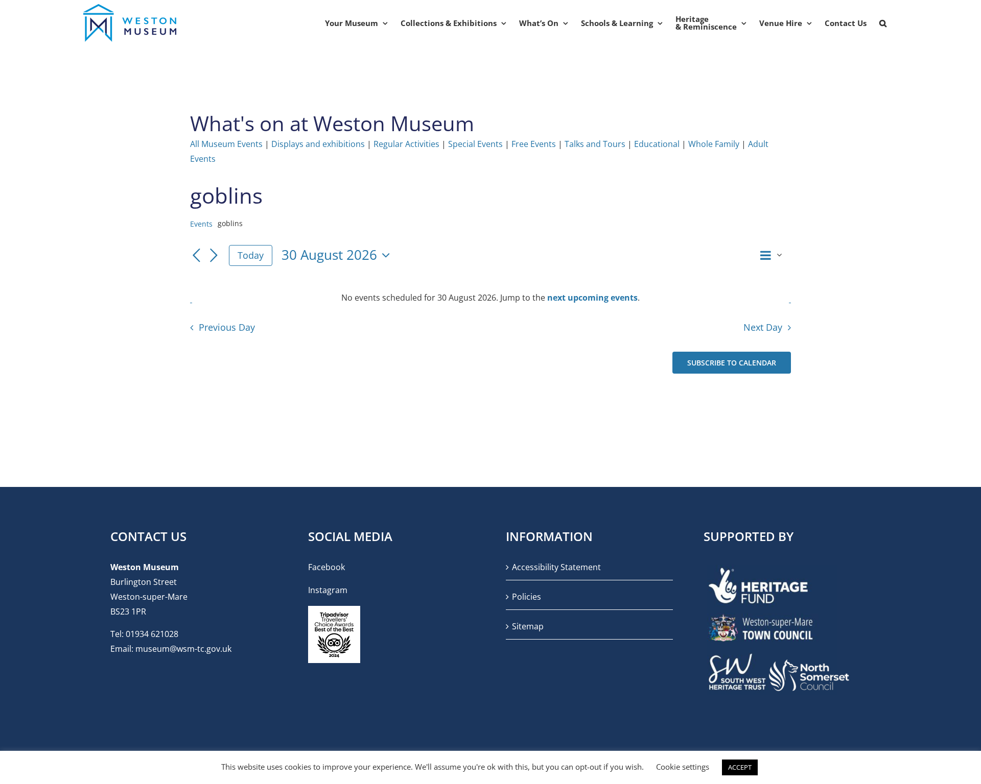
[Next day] (213, 256)
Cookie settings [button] (682, 767)
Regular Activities (406, 144)
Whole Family (713, 144)
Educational (657, 144)
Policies (526, 596)
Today (251, 255)
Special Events (475, 144)
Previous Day (226, 327)
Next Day (762, 327)
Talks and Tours (595, 144)
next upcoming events (592, 297)
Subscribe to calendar (731, 362)
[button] (882, 23)
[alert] (490, 297)
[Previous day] (196, 256)
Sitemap (528, 626)
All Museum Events (226, 144)
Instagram (327, 590)
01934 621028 (152, 634)
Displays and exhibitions (318, 144)
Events (201, 224)
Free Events (533, 144)
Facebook (326, 567)
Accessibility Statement (556, 567)
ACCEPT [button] (740, 767)
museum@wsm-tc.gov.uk (183, 648)
